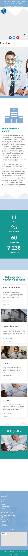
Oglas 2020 (7, 401)
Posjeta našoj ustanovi (11, 326)
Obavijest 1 (7, 363)
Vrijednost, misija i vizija (11, 287)
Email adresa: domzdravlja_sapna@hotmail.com (14, 6)
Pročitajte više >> (7, 301)
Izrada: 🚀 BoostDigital (14, 554)
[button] (24, 35)
